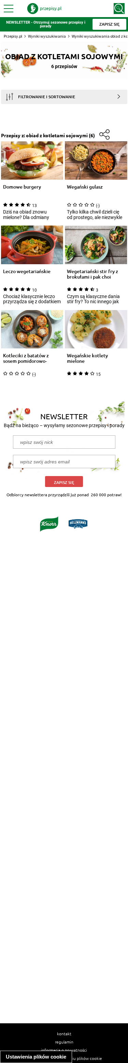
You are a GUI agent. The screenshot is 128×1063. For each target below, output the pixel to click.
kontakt (64, 1033)
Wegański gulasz (85, 187)
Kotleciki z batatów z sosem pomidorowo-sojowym (26, 358)
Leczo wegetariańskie (27, 271)
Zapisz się (64, 482)
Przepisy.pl (13, 36)
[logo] (44, 8)
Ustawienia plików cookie (36, 1057)
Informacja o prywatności (64, 1050)
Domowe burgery (22, 187)
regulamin (64, 1042)
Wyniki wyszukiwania (47, 36)
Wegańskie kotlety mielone (87, 358)
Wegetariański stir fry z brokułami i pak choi (92, 274)
